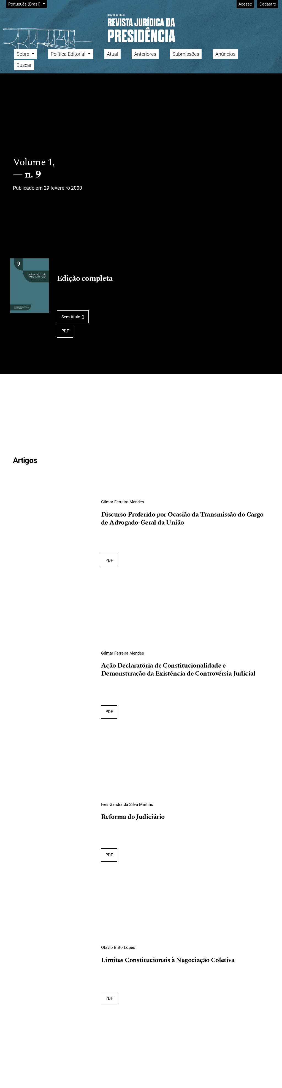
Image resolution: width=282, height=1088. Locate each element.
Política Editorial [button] (68, 54)
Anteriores (145, 54)
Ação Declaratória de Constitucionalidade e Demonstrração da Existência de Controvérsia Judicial (178, 670)
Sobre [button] (23, 54)
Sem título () (72, 316)
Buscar (24, 65)
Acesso (245, 4)
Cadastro (267, 4)
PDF (65, 331)
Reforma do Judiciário (132, 817)
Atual (112, 54)
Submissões (185, 54)
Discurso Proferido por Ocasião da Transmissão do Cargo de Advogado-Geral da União (182, 519)
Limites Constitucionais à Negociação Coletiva (167, 960)
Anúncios (225, 54)
